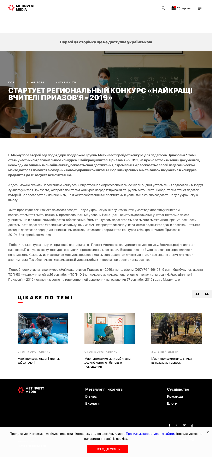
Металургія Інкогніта (104, 389)
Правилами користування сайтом (150, 434)
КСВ (12, 82)
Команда (175, 396)
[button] (197, 294)
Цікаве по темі (45, 298)
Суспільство (178, 389)
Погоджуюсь (107, 449)
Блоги (172, 403)
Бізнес (91, 396)
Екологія (92, 403)
